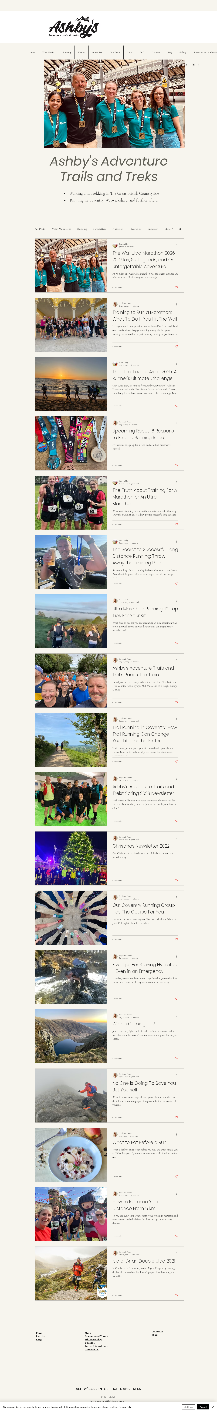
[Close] (213, 1406)
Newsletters (99, 228)
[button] (180, 229)
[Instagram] (193, 65)
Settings (188, 1406)
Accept (203, 1406)
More (167, 228)
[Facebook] (198, 65)
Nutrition (117, 228)
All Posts (40, 228)
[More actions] (178, 245)
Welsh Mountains (61, 228)
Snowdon (153, 228)
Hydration (135, 228)
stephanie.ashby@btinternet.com (106, 1401)
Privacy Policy (125, 1406)
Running (82, 228)
